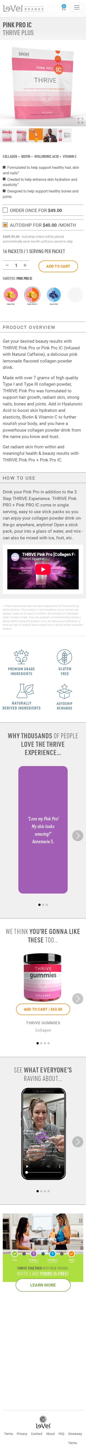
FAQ (61, 1433)
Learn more (43, 1285)
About (50, 1433)
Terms (8, 1433)
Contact (36, 1433)
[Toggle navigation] (76, 7)
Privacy (22, 1433)
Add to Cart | (43, 1009)
